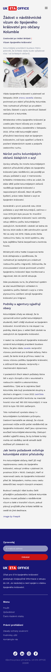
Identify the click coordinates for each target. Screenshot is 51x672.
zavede (27, 348)
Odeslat (26, 557)
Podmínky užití (10, 635)
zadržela (39, 394)
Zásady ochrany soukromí (15, 631)
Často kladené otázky (13, 616)
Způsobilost (9, 612)
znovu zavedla (26, 98)
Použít (6, 608)
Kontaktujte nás (10, 639)
